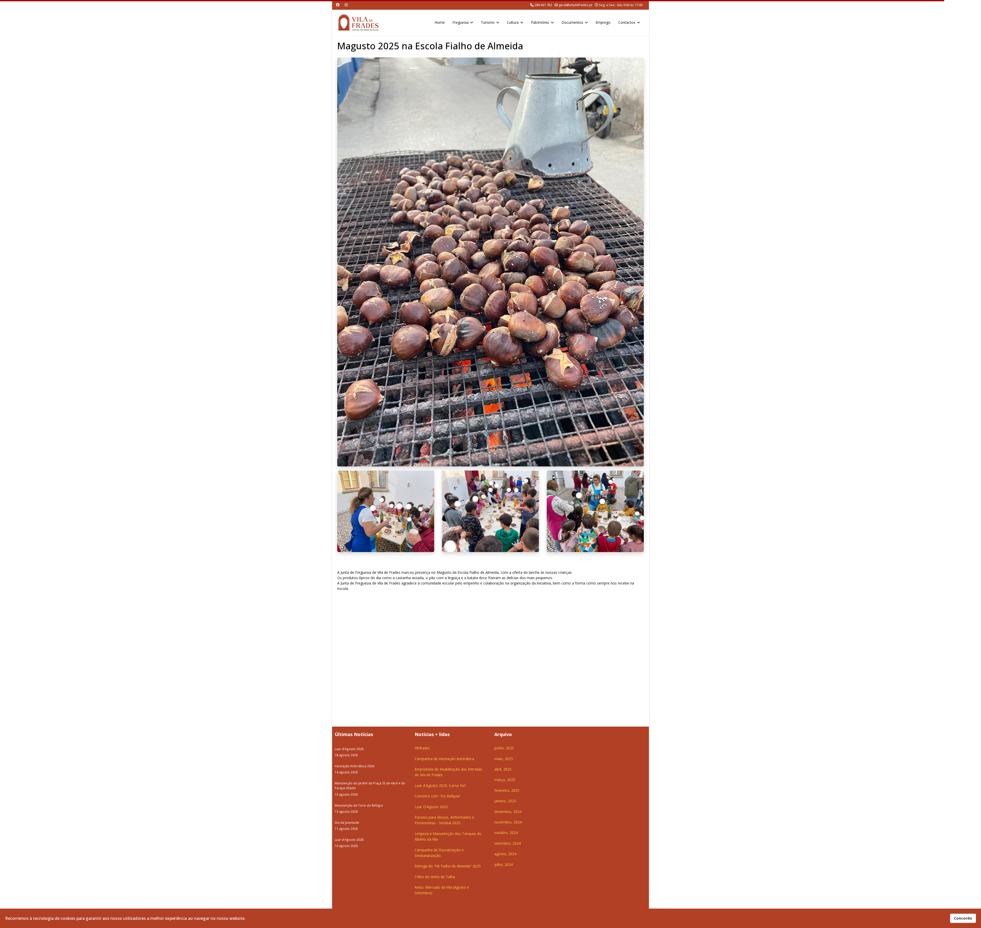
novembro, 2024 (508, 822)
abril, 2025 (502, 769)
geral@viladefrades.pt (575, 5)
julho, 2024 (503, 864)
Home (440, 22)
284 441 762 (543, 5)
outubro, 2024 (506, 832)
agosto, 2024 (505, 853)
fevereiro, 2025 (506, 790)
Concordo (963, 918)
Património (540, 22)
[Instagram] (346, 4)
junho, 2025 (504, 748)
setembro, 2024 (507, 843)
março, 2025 (504, 779)
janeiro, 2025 (505, 800)
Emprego (603, 22)
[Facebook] (338, 4)
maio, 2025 (503, 758)
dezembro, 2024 (507, 811)
